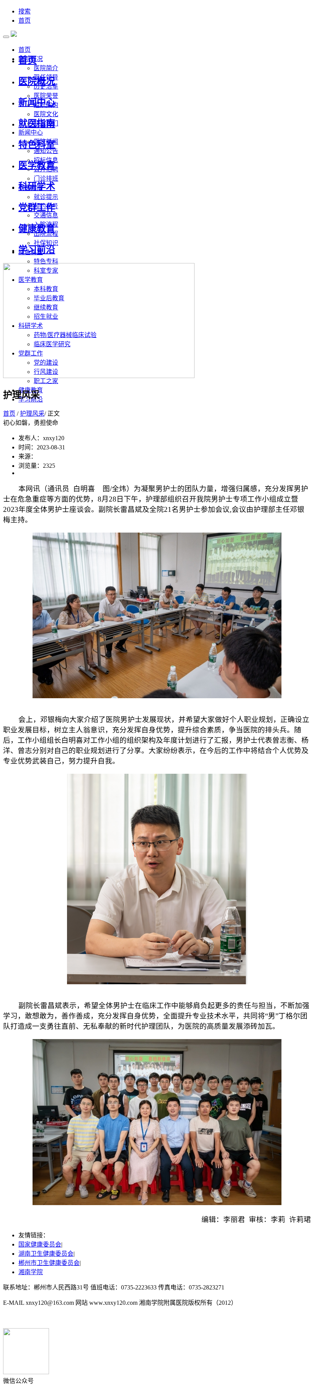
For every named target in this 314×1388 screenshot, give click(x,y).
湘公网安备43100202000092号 (43, 1318)
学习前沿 (36, 250)
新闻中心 (36, 102)
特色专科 (46, 261)
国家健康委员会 (39, 1244)
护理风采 (32, 413)
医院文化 (46, 114)
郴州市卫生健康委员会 (49, 1263)
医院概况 (36, 81)
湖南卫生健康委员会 (46, 1253)
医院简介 (46, 68)
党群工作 (36, 207)
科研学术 (36, 186)
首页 (24, 20)
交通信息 (46, 215)
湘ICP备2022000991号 (255, 1287)
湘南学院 (30, 1272)
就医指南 (36, 123)
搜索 (24, 11)
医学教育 (36, 165)
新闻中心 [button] (30, 132)
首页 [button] (24, 49)
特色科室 (36, 145)
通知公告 (46, 151)
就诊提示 (46, 197)
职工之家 (46, 381)
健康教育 (36, 229)
